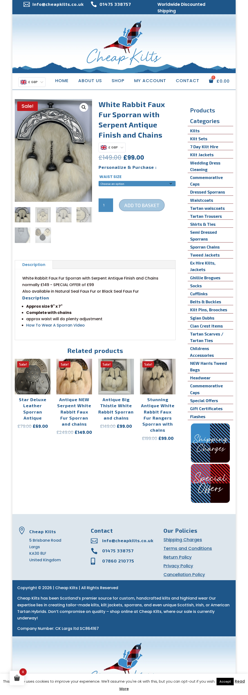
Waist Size (110, 177)
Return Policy (177, 557)
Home (62, 81)
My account (150, 81)
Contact (187, 81)
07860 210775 (118, 560)
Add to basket (141, 205)
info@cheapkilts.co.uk (58, 4)
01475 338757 (115, 4)
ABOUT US (90, 81)
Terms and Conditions (187, 548)
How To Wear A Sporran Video (55, 325)
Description (33, 264)
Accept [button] (225, 681)
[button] (83, 107)
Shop (118, 81)
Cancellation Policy (184, 574)
